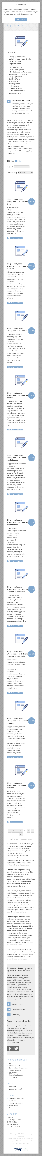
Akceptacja (21, 19)
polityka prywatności (24, 14)
